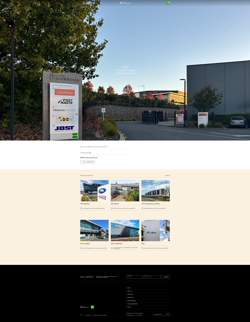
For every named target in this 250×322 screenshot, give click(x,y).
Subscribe (166, 276)
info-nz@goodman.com (130, 315)
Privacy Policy (88, 315)
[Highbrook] (125, 3)
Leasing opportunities (132, 303)
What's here (84, 7)
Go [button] (167, 314)
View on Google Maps (88, 161)
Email (146, 275)
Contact (89, 3)
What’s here (130, 294)
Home (128, 287)
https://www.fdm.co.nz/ (92, 157)
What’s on (129, 291)
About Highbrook (131, 300)
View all (168, 175)
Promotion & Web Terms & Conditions (100, 315)
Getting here (130, 297)
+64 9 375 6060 (139, 315)
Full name (129, 275)
